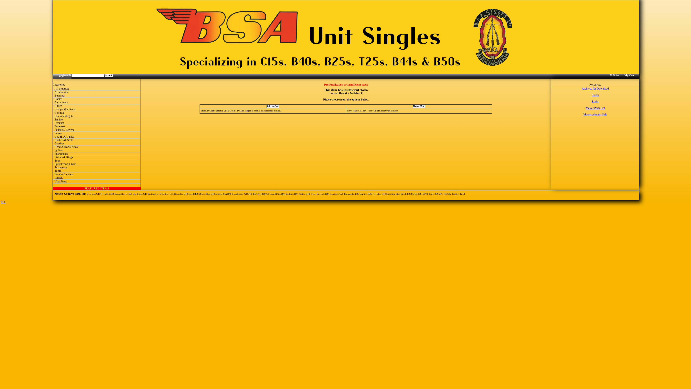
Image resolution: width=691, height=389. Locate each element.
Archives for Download (595, 88)
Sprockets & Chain (65, 164)
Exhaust (59, 122)
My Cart (629, 75)
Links (595, 101)
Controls (59, 112)
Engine (59, 119)
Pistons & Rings (64, 157)
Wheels (59, 177)
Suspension (61, 167)
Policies (614, 75)
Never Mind (419, 106)
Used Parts (61, 181)
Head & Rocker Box (66, 146)
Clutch (58, 105)
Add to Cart (273, 106)
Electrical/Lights (64, 116)
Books (595, 95)
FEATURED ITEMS (96, 188)
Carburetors (61, 102)
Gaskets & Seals (64, 140)
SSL (3, 202)
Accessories (61, 92)
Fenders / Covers (64, 129)
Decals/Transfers (64, 174)
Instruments (61, 153)
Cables (58, 98)
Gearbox (59, 143)
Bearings (60, 95)
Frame (58, 133)
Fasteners (60, 126)
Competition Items (65, 109)
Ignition (59, 150)
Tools (58, 170)
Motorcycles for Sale (595, 114)
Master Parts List (595, 107)
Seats (57, 160)
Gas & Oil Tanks (64, 136)
